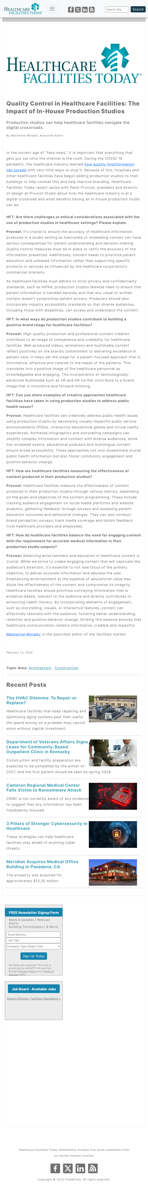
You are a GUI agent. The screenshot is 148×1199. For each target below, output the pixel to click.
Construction (66, 668)
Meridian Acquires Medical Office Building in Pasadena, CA (42, 864)
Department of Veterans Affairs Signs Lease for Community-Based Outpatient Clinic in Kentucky (47, 746)
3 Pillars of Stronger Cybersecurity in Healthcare (46, 826)
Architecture (40, 668)
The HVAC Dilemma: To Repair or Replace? (41, 700)
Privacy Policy (27, 971)
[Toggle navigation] (52, 9)
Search (138, 9)
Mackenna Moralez (23, 634)
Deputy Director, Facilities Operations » (34, 998)
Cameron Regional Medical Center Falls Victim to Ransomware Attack (44, 787)
